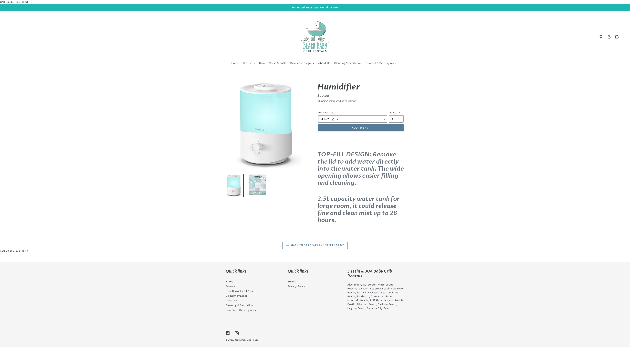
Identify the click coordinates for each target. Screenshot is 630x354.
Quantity (394, 112)
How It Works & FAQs (239, 291)
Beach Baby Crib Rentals (247, 340)
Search (292, 281)
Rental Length (327, 112)
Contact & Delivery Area (241, 310)
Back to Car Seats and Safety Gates (317, 245)
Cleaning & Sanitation (239, 305)
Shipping (322, 100)
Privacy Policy (296, 286)
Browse (230, 286)
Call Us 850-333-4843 (14, 1)
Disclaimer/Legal (236, 295)
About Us (231, 300)
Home (229, 281)
